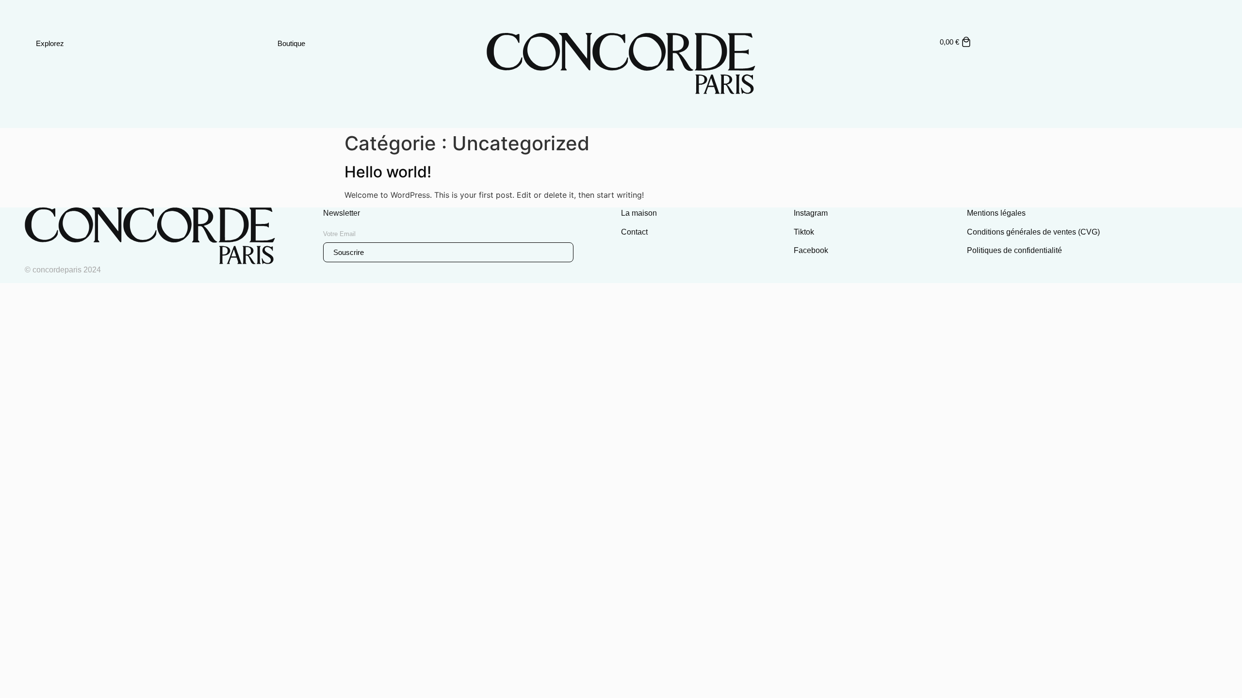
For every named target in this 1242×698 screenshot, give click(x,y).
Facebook (811, 250)
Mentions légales (996, 213)
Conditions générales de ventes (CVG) (1033, 232)
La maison (639, 213)
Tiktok (804, 232)
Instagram (811, 213)
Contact (634, 232)
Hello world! (387, 171)
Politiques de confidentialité (1014, 250)
